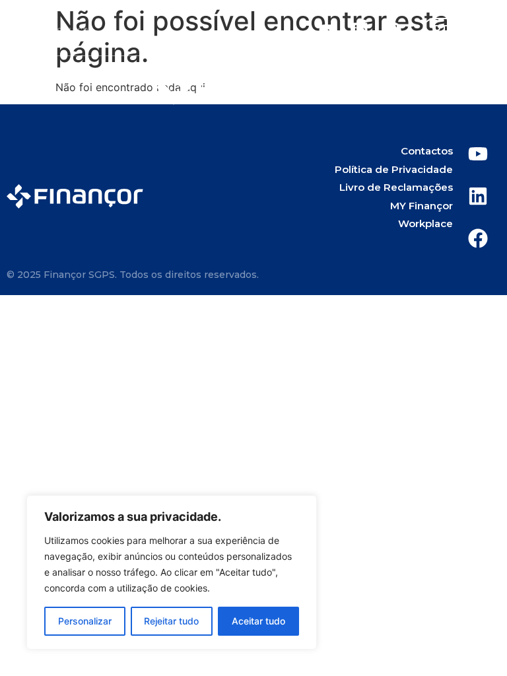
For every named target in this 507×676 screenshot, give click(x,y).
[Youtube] (326, 29)
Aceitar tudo (258, 620)
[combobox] (126, 30)
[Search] (23, 30)
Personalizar (85, 620)
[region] (171, 572)
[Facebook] (392, 29)
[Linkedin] (359, 29)
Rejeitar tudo (171, 620)
